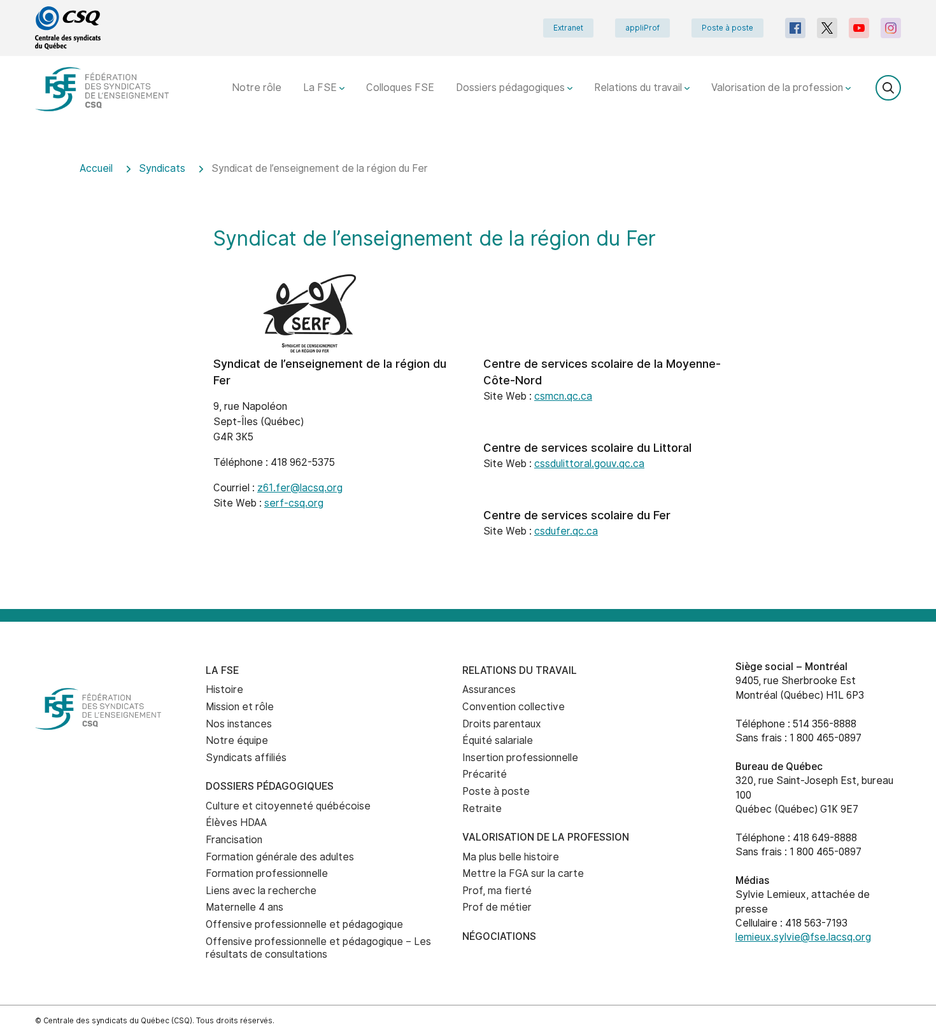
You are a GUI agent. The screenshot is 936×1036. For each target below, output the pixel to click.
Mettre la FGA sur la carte (523, 873)
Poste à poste (727, 28)
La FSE (321, 87)
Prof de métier (497, 907)
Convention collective (513, 707)
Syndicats (162, 168)
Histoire (224, 689)
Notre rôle (256, 87)
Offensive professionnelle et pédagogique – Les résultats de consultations (318, 948)
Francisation (234, 840)
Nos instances (239, 724)
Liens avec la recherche (261, 891)
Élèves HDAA (236, 822)
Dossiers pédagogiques (511, 87)
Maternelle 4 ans (244, 907)
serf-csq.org (293, 503)
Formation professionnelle (267, 873)
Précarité (484, 774)
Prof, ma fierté (497, 891)
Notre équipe (237, 740)
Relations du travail (639, 87)
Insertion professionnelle (520, 758)
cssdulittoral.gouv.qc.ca (589, 464)
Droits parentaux (501, 724)
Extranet (568, 28)
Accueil (96, 168)
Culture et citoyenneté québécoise (288, 806)
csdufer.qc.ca (566, 531)
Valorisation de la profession (778, 87)
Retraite (482, 808)
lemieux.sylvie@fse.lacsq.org (803, 937)
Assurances (489, 689)
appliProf (642, 28)
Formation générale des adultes (280, 857)
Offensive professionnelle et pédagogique (304, 924)
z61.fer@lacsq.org (300, 488)
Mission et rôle (240, 707)
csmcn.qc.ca (563, 396)
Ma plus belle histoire (510, 857)
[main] (468, 377)
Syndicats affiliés (246, 758)
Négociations (499, 936)
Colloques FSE (400, 87)
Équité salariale (497, 740)
